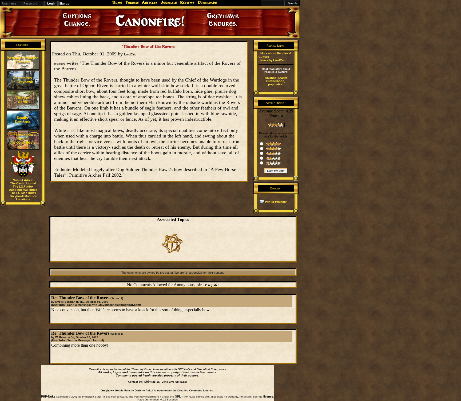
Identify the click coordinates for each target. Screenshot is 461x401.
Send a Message (78, 304)
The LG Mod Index (23, 193)
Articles (149, 2)
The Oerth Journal (23, 183)
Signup (64, 3)
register (213, 285)
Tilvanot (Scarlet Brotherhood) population (275, 81)
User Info (58, 304)
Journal (97, 340)
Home (117, 2)
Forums (132, 2)
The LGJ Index (23, 186)
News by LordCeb (272, 60)
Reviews (187, 2)
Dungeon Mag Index (23, 189)
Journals (169, 2)
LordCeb (130, 54)
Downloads (207, 2)
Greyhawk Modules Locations (23, 198)
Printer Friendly (276, 201)
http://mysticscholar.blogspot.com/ (116, 304)
